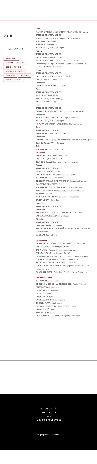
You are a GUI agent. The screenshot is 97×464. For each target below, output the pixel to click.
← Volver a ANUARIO (13, 49)
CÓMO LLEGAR (48, 412)
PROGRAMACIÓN (48, 408)
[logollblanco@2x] (69, 441)
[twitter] (46, 427)
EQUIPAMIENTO (48, 416)
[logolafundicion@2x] (48, 400)
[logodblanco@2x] (25, 439)
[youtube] (55, 427)
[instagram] (51, 427)
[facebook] (42, 427)
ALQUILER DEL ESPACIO (48, 420)
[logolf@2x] (22, 13)
